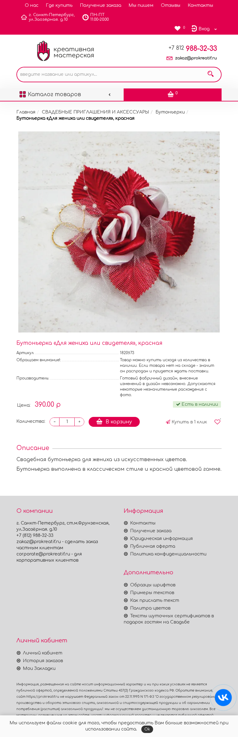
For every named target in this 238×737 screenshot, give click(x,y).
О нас (31, 5)
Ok (147, 729)
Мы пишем (141, 5)
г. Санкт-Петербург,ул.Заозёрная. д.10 (52, 17)
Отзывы (170, 5)
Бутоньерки (170, 112)
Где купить (59, 5)
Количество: (30, 421)
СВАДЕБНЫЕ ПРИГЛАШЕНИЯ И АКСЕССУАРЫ (95, 112)
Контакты (200, 5)
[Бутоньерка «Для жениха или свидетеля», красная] (119, 231)
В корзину (119, 422)
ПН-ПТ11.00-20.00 (99, 17)
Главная (25, 112)
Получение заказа (100, 5)
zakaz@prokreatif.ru (196, 58)
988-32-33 (193, 48)
